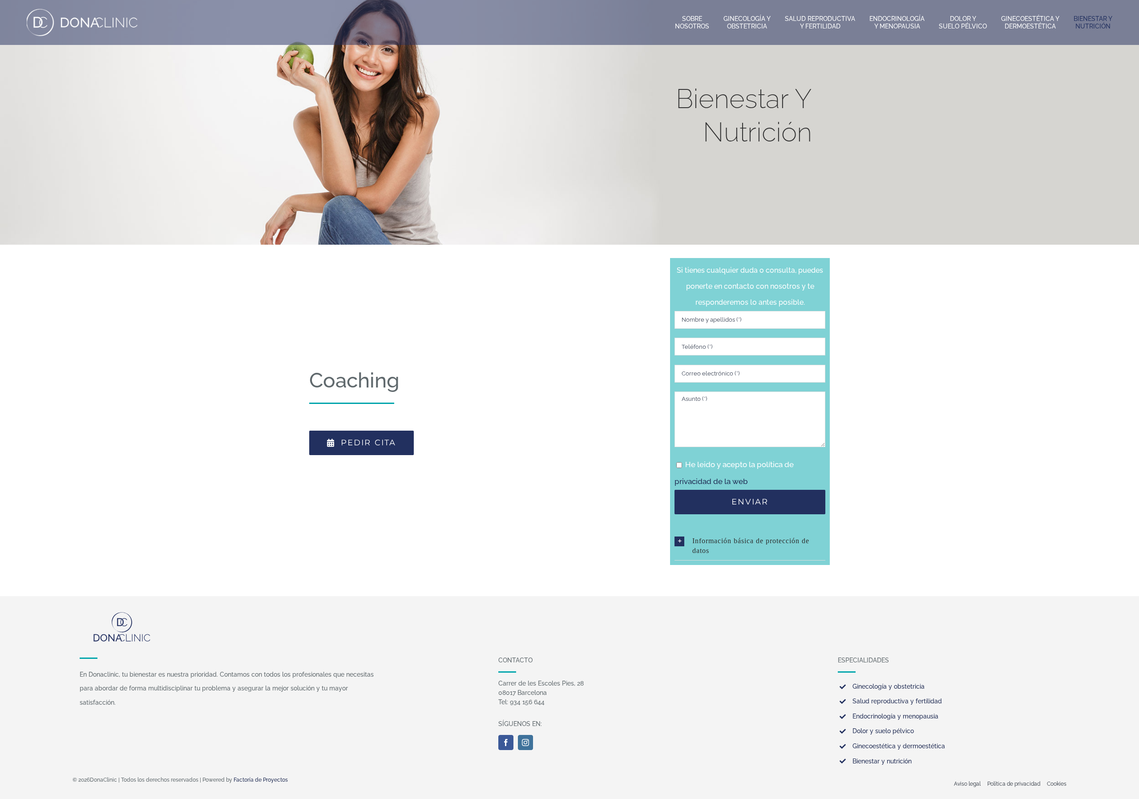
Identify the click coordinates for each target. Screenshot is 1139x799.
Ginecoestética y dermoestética (898, 746)
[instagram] (525, 742)
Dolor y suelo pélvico (883, 730)
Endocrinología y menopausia (895, 716)
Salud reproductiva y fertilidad (897, 701)
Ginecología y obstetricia (888, 686)
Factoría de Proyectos (261, 780)
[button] (750, 546)
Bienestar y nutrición (882, 761)
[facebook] (505, 742)
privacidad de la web (711, 481)
